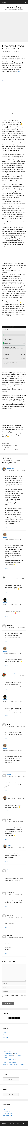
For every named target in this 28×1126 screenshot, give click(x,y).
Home (5, 1033)
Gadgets (6, 443)
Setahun (6, 447)
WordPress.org (7, 1115)
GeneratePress (22, 1123)
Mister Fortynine (8, 1056)
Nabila (9, 775)
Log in (5, 1109)
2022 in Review (13, 1060)
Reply (6, 527)
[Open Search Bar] (26, 2)
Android (6, 445)
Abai (10, 1051)
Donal (9, 870)
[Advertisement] (14, 26)
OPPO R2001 (13, 445)
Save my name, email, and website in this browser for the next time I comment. (15, 997)
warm (8, 577)
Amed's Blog (14, 7)
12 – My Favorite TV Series (16, 1064)
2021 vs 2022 (12, 1062)
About (5, 1035)
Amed (5, 537)
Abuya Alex (10, 468)
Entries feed (6, 1111)
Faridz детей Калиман (14, 674)
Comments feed (7, 1113)
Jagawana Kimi (7, 1053)
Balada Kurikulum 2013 (11, 450)
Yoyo (19, 71)
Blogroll (5, 1037)
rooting (4, 60)
